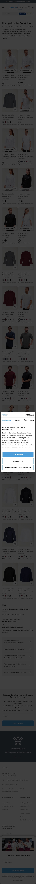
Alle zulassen (18, 454)
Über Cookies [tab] (29, 420)
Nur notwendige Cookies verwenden (18, 467)
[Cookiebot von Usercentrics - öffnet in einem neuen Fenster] (25, 414)
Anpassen (16, 461)
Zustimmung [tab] (6, 420)
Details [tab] (17, 420)
